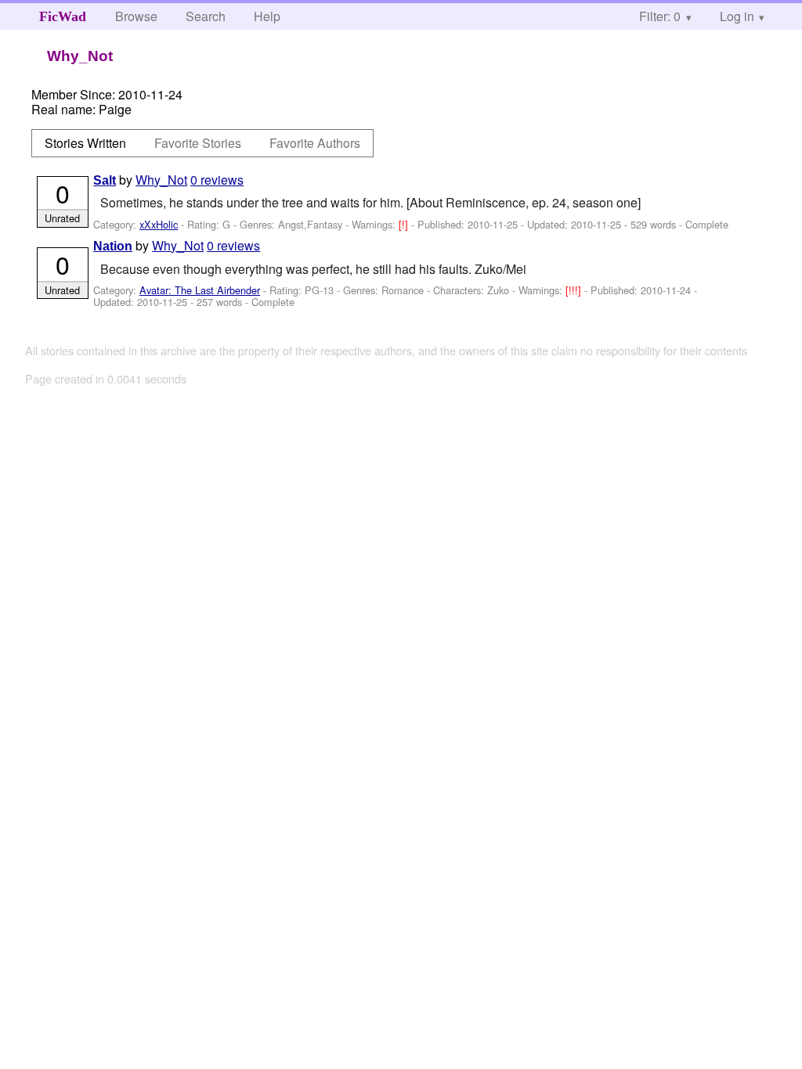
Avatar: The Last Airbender (199, 290)
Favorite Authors (314, 143)
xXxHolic (158, 224)
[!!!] (574, 290)
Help (267, 16)
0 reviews (217, 180)
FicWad (62, 16)
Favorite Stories (197, 143)
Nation (112, 246)
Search (206, 16)
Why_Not (161, 180)
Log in (737, 16)
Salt (104, 180)
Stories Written (85, 143)
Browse (136, 16)
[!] (405, 224)
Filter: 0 (660, 16)
